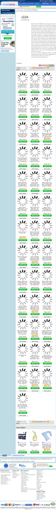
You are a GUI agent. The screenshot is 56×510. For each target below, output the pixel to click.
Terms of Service (4, 481)
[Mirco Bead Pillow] (22, 354)
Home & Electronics (25, 477)
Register (51, 0)
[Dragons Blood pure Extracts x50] (22, 230)
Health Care (23, 481)
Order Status (31, 3)
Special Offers (24, 485)
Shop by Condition (25, 479)
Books (38, 483)
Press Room (15, 476)
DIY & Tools (39, 486)
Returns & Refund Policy (6, 474)
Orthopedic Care (40, 473)
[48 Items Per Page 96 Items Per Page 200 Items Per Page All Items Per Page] (25, 69)
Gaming (38, 488)
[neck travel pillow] (47, 280)
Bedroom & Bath (24, 473)
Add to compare (22, 94)
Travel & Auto (23, 478)
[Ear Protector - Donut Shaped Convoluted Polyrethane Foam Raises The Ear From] (22, 107)
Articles (38, 499)
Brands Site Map (40, 494)
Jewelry (38, 481)
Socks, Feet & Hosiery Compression (28, 474)
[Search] (38, 7)
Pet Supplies (39, 484)
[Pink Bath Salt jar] (47, 354)
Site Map (14, 477)
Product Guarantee (4, 478)
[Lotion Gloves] (47, 82)
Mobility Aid (39, 474)
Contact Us (37, 3)
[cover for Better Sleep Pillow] (22, 181)
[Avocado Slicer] (35, 181)
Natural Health (40, 477)
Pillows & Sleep (40, 470)
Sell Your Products (16, 474)
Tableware (39, 471)
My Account (24, 3)
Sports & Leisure (24, 487)
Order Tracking (4, 477)
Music (22, 486)
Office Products (24, 491)
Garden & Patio (40, 475)
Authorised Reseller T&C (6, 479)
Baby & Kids (23, 483)
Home (19, 3)
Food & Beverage (40, 490)
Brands (21, 10)
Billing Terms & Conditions (6, 472)
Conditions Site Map (41, 495)
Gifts (37, 478)
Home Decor (23, 482)
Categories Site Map (41, 493)
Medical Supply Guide (41, 496)
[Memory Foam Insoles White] (47, 156)
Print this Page (40, 498)
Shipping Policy (4, 476)
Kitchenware (39, 479)
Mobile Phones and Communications (28, 489)
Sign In (46, 0)
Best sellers (23, 472)
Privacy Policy (3, 482)
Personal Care (24, 476)
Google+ (9, 455)
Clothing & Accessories (41, 482)
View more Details (22, 442)
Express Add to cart (4, 483)
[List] (50, 65)
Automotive (39, 487)
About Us (14, 472)
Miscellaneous (24, 490)
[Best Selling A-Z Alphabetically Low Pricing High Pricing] (26, 67)
